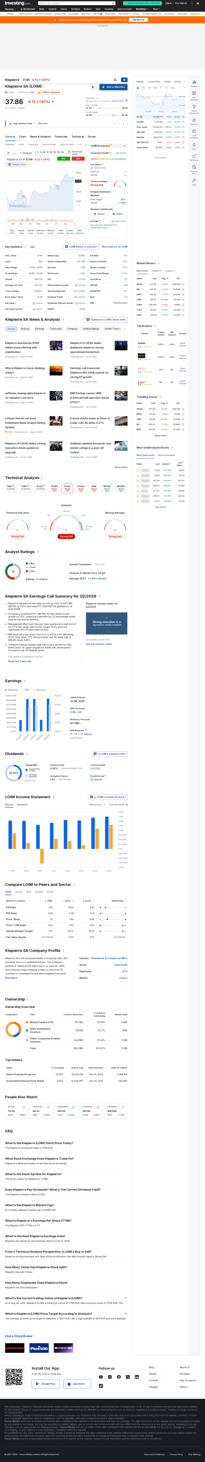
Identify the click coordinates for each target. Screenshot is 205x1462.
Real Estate (121, 964)
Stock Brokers (124, 14)
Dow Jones (142, 127)
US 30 (139, 117)
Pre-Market (73, 14)
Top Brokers (144, 325)
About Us (184, 1367)
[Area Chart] (14, 153)
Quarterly (22, 804)
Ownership (33, 144)
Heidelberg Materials (117, 1106)
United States (60, 14)
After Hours (86, 14)
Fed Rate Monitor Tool (151, 14)
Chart (22, 136)
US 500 (140, 122)
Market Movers (146, 263)
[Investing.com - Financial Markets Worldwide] (17, 3)
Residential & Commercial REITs (109, 958)
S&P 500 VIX (143, 142)
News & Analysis (40, 136)
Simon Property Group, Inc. (21, 1074)
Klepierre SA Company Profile (32, 950)
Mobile (152, 1373)
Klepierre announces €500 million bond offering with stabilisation (22, 347)
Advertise (185, 1373)
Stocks (10, 14)
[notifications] (192, 2)
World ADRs (110, 14)
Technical (77, 136)
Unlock (49, 937)
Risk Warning (194, 1454)
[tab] (11, 488)
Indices (140, 81)
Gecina (11, 1106)
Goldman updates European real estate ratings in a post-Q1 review (90, 448)
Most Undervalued (145, 455)
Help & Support (188, 1380)
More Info (42, 123)
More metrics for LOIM (114, 246)
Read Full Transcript (19, 661)
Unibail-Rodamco (41, 1106)
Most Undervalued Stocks (153, 447)
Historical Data (49, 144)
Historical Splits (67, 144)
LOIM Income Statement (27, 797)
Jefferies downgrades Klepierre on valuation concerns (25, 395)
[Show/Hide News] (69, 152)
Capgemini (62, 1106)
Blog (151, 1367)
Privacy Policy (176, 1454)
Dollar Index (142, 147)
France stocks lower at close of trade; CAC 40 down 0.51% (90, 420)
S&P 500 (141, 132)
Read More (11, 978)
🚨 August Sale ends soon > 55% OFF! (142, 3)
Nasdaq (140, 137)
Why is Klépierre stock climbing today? (25, 370)
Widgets (153, 1387)
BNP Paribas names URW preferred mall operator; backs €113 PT (89, 398)
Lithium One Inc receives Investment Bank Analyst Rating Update (25, 423)
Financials (61, 136)
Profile (21, 144)
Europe (136, 14)
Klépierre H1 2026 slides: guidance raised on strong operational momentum (86, 347)
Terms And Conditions (154, 1454)
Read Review (182, 344)
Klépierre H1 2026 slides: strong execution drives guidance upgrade (25, 448)
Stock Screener (125, 9)
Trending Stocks (147, 396)
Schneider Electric (90, 1106)
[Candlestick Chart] (8, 153)
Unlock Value (118, 101)
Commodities (154, 81)
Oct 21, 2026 (79, 291)
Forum (92, 136)
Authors (184, 1387)
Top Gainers (169, 14)
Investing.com (11, 402)
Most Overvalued (166, 455)
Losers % (170, 271)
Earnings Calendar (43, 14)
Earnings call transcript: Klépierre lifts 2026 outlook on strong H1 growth (89, 372)
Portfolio (153, 1380)
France (123, 978)
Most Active (182, 14)
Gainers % (157, 271)
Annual (9, 804)
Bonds (167, 81)
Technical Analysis (22, 477)
